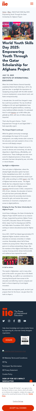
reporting (5, 189)
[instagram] (9, 321)
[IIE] (14, 312)
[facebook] (14, 321)
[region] (18, 396)
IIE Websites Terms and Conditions (14, 358)
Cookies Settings (18, 401)
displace (13, 112)
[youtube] (25, 321)
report (25, 179)
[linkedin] (19, 321)
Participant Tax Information (12, 366)
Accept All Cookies (18, 408)
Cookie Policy (7, 374)
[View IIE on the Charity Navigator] (25, 340)
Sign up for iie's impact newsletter (13, 380)
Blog (9, 12)
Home (4, 12)
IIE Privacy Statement (10, 370)
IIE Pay (4, 362)
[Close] (33, 385)
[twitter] (3, 321)
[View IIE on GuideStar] (14, 351)
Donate (9, 340)
